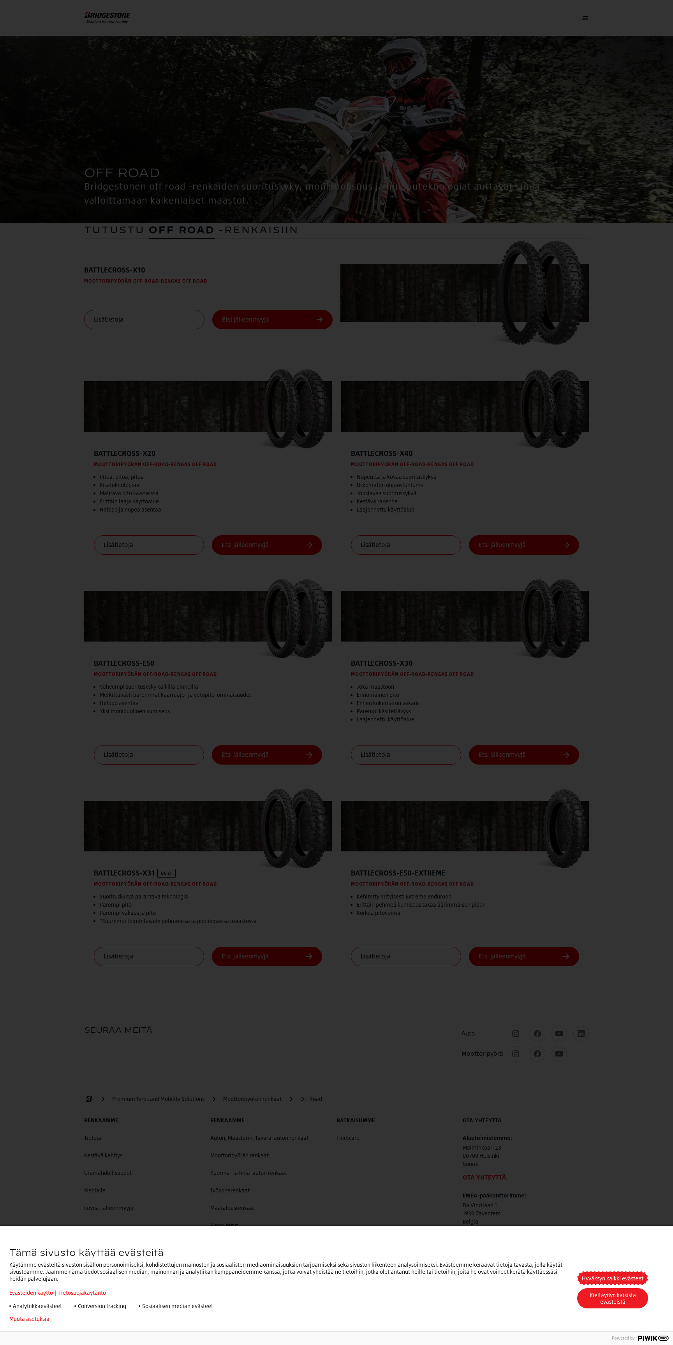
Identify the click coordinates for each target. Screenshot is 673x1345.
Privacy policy (78, 1319)
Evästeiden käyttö (31, 1292)
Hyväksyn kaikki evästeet (612, 1278)
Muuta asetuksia (29, 1319)
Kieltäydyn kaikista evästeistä (613, 1298)
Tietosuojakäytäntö (82, 1292)
